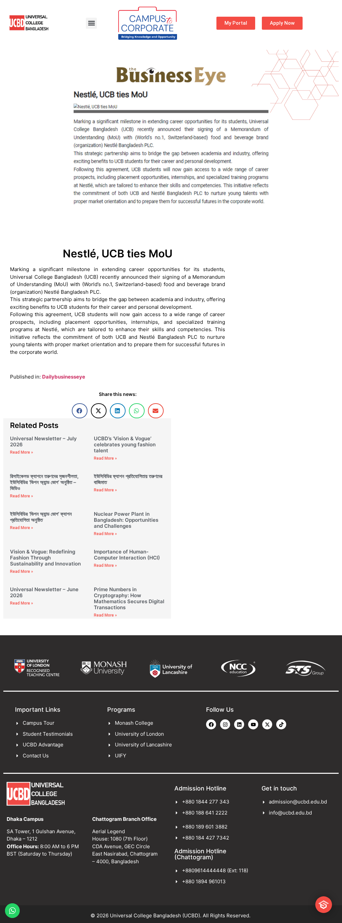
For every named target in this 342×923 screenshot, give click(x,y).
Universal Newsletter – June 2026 (44, 592)
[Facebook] (211, 724)
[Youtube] (253, 724)
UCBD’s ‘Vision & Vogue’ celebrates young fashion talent (125, 444)
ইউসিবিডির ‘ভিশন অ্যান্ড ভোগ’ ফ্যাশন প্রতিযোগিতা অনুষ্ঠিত (41, 517)
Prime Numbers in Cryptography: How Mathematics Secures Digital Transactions (129, 598)
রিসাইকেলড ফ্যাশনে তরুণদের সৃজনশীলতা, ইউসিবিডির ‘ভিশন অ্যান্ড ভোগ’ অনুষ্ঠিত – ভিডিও (44, 482)
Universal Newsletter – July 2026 (43, 441)
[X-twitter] (267, 724)
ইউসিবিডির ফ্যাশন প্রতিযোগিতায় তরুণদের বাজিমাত (128, 479)
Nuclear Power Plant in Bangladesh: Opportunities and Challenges (126, 520)
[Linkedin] (239, 724)
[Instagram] (225, 724)
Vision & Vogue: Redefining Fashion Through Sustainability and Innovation (45, 557)
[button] (91, 23)
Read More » (21, 452)
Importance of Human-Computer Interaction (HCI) (127, 554)
